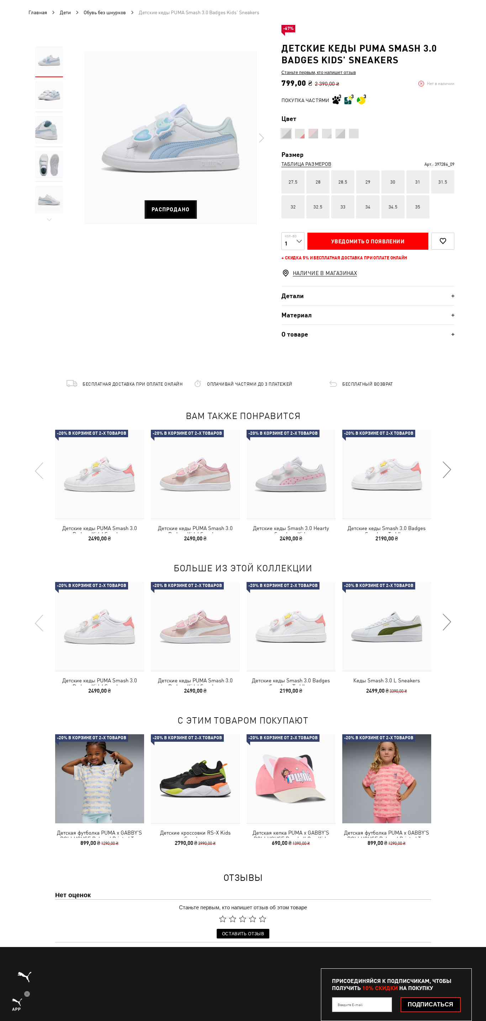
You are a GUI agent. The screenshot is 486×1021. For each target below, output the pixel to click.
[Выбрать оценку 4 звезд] (252, 919)
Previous (39, 470)
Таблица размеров (306, 164)
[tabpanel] (170, 138)
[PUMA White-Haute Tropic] (286, 133)
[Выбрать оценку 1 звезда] (222, 919)
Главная (37, 12)
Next (261, 138)
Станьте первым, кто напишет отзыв (318, 72)
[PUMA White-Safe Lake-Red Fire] (353, 133)
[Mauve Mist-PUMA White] (313, 133)
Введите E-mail (350, 1005)
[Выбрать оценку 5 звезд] (262, 919)
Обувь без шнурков (105, 12)
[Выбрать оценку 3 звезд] (242, 919)
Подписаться (430, 1004)
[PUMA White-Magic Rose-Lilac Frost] (340, 133)
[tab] (367, 295)
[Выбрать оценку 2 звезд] (232, 919)
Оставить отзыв (243, 933)
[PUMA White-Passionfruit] (299, 133)
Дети (65, 12)
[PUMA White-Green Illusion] (326, 133)
